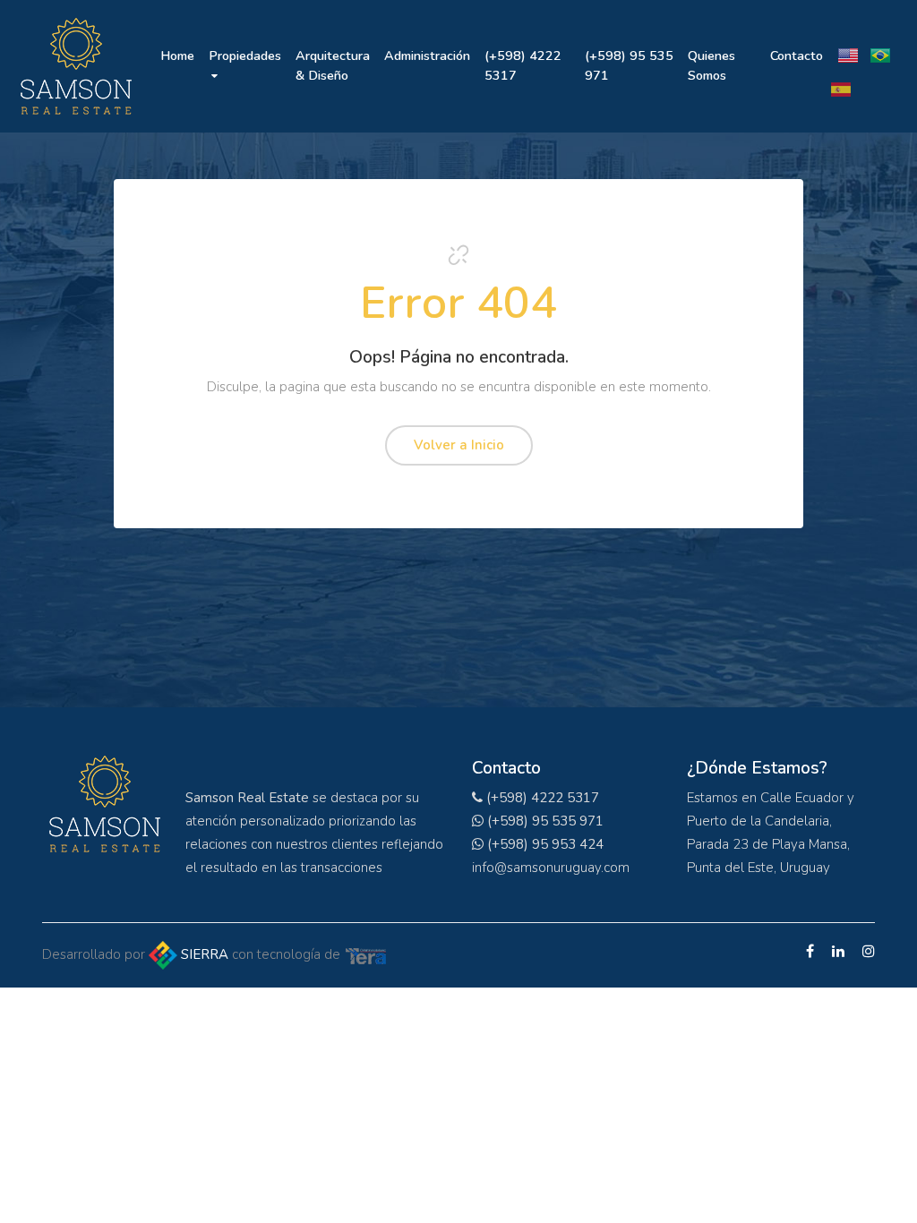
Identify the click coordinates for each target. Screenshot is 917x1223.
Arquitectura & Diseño (333, 65)
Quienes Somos (711, 65)
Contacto (796, 55)
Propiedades (245, 55)
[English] (848, 46)
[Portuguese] (880, 46)
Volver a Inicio (459, 445)
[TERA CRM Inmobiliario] (366, 954)
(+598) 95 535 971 (629, 65)
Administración (427, 55)
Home (177, 55)
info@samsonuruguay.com (551, 868)
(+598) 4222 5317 (522, 65)
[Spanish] (841, 80)
